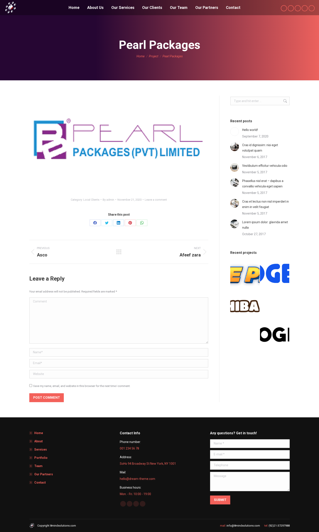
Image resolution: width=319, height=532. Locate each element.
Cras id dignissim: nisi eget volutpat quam (260, 147)
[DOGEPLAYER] (245, 275)
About (38, 441)
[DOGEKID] (275, 275)
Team (38, 466)
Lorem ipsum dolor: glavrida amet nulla (265, 224)
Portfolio (41, 457)
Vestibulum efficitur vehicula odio (264, 165)
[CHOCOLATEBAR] (245, 334)
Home (38, 433)
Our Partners (43, 474)
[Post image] (234, 131)
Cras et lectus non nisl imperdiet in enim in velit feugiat (265, 204)
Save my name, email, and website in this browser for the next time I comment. (81, 386)
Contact (40, 482)
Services (40, 449)
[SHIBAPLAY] (245, 304)
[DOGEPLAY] (275, 334)
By (108, 199)
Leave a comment (156, 199)
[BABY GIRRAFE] (275, 304)
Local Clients (91, 199)
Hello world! (250, 130)
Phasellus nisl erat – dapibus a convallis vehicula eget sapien (262, 183)
